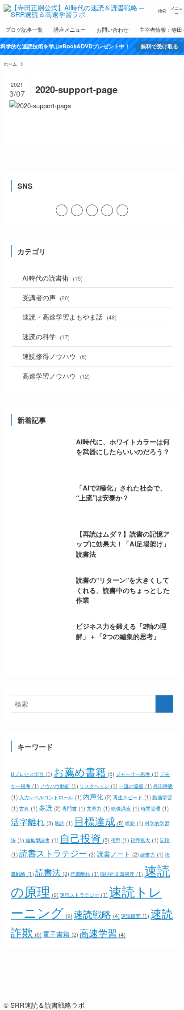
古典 (28, 808)
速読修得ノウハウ (54, 356)
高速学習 (102, 932)
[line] (77, 210)
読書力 (151, 854)
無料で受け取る (159, 46)
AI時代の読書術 (52, 277)
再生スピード (132, 797)
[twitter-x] (61, 210)
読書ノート (117, 853)
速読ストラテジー (83, 894)
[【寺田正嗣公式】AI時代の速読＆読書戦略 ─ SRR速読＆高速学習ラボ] (77, 10)
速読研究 (135, 915)
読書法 (52, 872)
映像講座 (125, 808)
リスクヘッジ (98, 786)
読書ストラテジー (57, 853)
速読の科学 (46, 336)
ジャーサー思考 (137, 774)
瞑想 (134, 823)
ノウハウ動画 (59, 786)
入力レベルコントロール (50, 797)
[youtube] (92, 210)
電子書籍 (60, 933)
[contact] (122, 210)
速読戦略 (96, 914)
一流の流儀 (135, 786)
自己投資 (84, 837)
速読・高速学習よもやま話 (69, 316)
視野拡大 (144, 840)
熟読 (63, 823)
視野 (120, 840)
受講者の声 (46, 297)
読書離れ (84, 873)
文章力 (98, 808)
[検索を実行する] (164, 704)
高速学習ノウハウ (56, 375)
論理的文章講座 (121, 873)
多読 (49, 807)
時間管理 (154, 808)
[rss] (107, 210)
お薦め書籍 (84, 771)
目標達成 (98, 820)
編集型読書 (41, 840)
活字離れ (32, 821)
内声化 (97, 796)
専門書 (73, 808)
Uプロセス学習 (31, 774)
